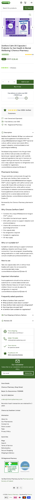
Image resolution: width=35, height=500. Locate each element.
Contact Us (5, 424)
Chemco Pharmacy (13, 494)
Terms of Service (7, 445)
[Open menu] (31, 3)
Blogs (3, 441)
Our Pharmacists (7, 422)
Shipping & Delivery (7, 453)
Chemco (29, 494)
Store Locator (6, 426)
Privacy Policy (6, 431)
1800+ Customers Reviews (15, 355)
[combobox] (17, 8)
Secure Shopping (7, 450)
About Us (4, 419)
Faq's (3, 429)
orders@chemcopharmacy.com (11, 399)
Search (29, 8)
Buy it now (17, 87)
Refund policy (5, 448)
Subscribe (28, 373)
